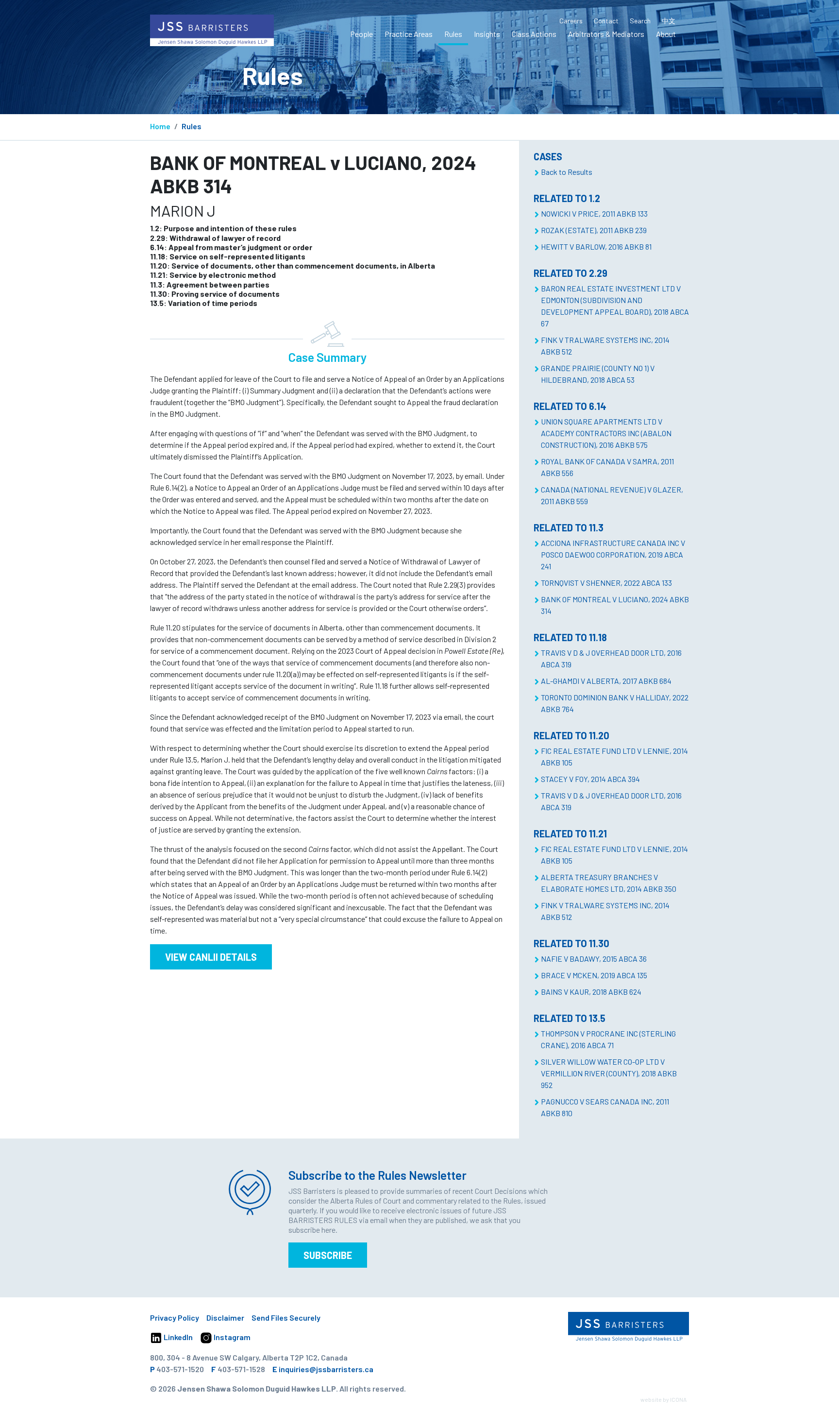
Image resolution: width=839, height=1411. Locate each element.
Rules (453, 33)
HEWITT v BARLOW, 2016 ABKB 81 (596, 246)
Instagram (231, 1337)
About (666, 33)
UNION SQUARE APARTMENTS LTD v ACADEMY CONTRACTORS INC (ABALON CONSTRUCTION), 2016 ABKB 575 (606, 433)
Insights (487, 33)
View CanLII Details (211, 957)
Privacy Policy (174, 1317)
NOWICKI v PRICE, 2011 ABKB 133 (594, 213)
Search (640, 21)
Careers (571, 21)
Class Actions (534, 33)
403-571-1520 (180, 1369)
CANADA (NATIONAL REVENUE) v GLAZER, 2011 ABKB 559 (612, 495)
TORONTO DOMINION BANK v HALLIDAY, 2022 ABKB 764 (614, 703)
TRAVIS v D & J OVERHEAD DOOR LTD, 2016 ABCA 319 (611, 658)
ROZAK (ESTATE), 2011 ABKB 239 (594, 230)
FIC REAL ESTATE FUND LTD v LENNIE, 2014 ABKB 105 (614, 756)
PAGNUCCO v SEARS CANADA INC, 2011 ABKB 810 (605, 1107)
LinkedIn (177, 1337)
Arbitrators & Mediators (606, 33)
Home (160, 126)
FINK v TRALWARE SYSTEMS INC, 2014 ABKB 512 (605, 345)
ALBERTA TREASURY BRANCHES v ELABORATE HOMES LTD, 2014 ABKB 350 (608, 882)
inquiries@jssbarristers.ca (326, 1369)
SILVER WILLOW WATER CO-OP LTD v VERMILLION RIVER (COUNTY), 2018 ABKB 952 (609, 1073)
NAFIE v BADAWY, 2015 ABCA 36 (594, 958)
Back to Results (566, 171)
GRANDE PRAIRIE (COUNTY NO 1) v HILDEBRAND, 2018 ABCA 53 (597, 373)
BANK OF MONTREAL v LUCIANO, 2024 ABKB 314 (615, 605)
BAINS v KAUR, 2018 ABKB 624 (591, 991)
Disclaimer (225, 1317)
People (361, 33)
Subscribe (327, 1255)
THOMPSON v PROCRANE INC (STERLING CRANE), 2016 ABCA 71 (608, 1039)
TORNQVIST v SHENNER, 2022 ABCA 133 (606, 582)
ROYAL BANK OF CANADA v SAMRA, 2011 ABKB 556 (607, 467)
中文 (668, 21)
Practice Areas (409, 33)
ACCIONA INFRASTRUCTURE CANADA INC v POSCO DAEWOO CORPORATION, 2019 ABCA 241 (613, 554)
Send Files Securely (286, 1317)
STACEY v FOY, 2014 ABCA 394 (590, 778)
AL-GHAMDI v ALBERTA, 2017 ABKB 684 (606, 680)
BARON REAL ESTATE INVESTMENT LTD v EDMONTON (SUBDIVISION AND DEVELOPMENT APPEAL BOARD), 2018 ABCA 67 (615, 306)
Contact (606, 21)
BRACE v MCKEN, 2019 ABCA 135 (594, 975)
